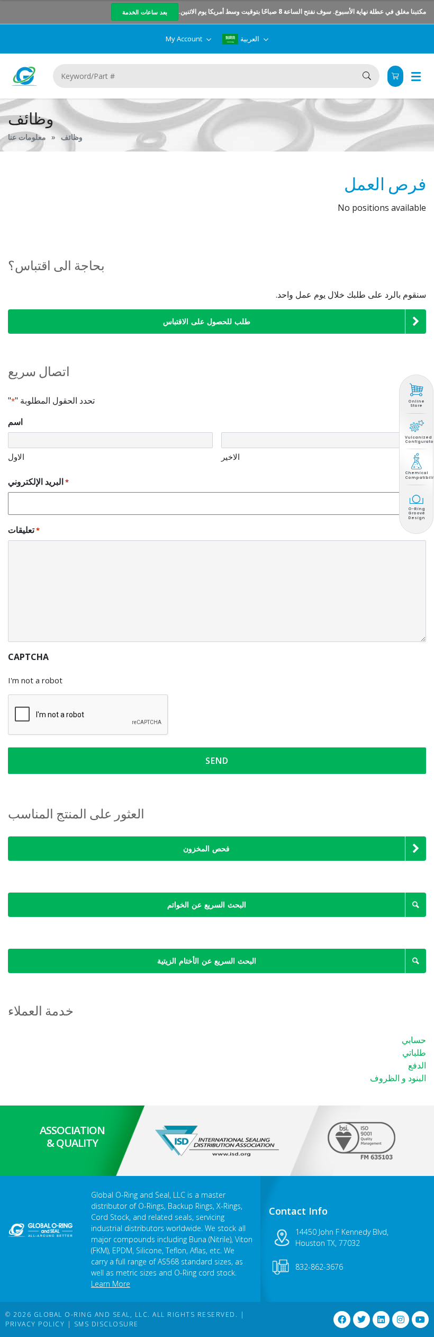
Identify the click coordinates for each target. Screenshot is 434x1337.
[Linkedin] (381, 1319)
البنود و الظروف (398, 1078)
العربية (250, 38)
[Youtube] (420, 1319)
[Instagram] (400, 1319)
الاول (16, 456)
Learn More (110, 1284)
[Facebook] (341, 1319)
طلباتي (414, 1052)
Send (217, 760)
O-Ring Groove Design (416, 513)
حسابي (414, 1040)
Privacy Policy (35, 1324)
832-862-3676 (319, 1267)
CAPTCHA (28, 657)
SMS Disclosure (106, 1324)
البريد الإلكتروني (38, 481)
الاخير (230, 456)
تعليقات (24, 530)
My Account (185, 38)
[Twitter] (361, 1319)
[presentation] (88, 715)
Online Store (416, 403)
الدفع (417, 1065)
